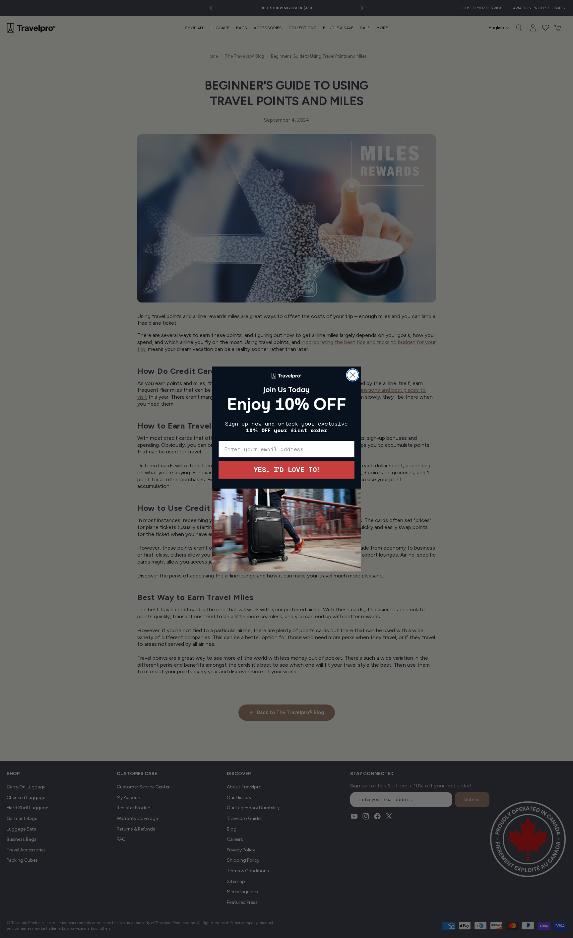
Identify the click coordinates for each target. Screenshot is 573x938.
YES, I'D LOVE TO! (286, 470)
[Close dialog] (352, 375)
